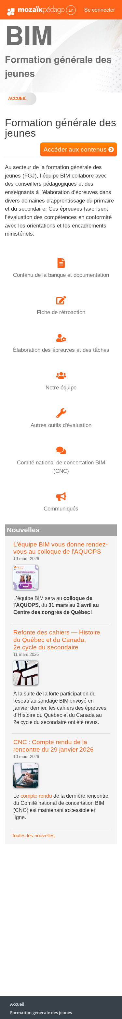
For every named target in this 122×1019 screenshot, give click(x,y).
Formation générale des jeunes (41, 1012)
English (71, 10)
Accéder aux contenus (75, 149)
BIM (29, 34)
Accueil (17, 98)
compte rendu (36, 796)
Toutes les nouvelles (33, 835)
